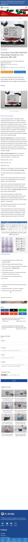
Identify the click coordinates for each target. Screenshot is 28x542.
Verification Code (6, 372)
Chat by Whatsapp (20, 72)
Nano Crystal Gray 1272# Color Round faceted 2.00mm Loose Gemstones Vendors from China (7, 401)
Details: (3, 362)
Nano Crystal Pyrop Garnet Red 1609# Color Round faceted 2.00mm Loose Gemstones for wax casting (20, 413)
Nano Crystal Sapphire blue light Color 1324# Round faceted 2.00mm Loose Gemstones (20, 401)
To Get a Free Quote (7, 72)
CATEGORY (8, 18)
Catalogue (3, 533)
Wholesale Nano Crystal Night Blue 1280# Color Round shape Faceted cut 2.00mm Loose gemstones (20, 436)
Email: (3, 355)
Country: (4, 347)
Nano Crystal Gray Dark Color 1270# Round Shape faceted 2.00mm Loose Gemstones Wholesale (7, 424)
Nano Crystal (14, 18)
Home (3, 18)
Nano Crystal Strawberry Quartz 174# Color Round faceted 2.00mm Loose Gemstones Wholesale (7, 436)
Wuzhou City (16, 268)
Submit (14, 380)
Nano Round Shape (7, 297)
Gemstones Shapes (5, 537)
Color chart (3, 535)
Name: (3, 340)
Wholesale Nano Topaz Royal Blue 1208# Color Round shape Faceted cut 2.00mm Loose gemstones (20, 424)
